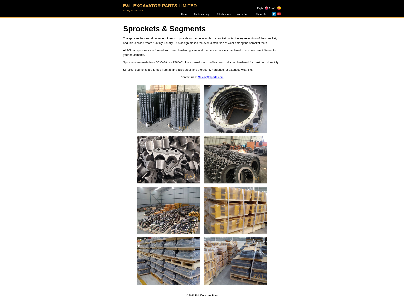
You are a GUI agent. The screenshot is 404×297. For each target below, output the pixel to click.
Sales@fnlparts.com (210, 77)
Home (184, 14)
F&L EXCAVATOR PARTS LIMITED (160, 5)
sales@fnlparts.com (133, 10)
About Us (261, 14)
